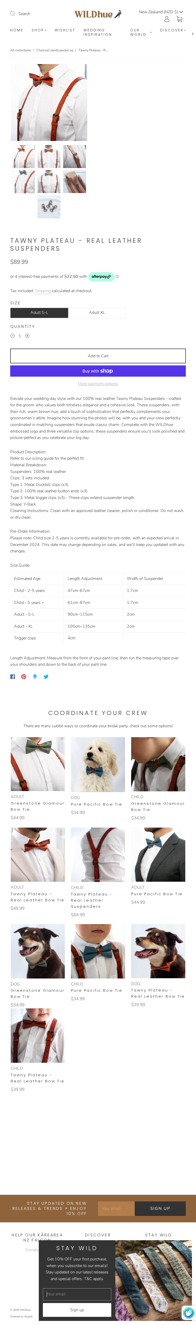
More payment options (98, 384)
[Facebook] (12, 676)
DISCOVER (171, 30)
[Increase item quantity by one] (27, 336)
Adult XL (97, 312)
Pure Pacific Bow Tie (96, 804)
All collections (20, 50)
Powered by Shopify (21, 1316)
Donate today (38, 1250)
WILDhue (25, 1310)
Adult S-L (39, 312)
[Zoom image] (49, 103)
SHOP (38, 30)
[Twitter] (46, 676)
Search (24, 14)
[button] (18, 103)
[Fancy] (35, 676)
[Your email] (116, 1208)
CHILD (137, 797)
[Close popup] (186, 1245)
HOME (16, 30)
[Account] (167, 18)
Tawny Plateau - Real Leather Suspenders (92, 900)
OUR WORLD (138, 32)
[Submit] (15, 13)
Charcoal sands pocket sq (54, 50)
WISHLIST (65, 30)
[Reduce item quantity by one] (12, 336)
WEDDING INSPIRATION (97, 32)
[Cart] (179, 18)
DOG (75, 798)
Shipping (43, 291)
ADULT (17, 796)
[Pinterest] (23, 676)
